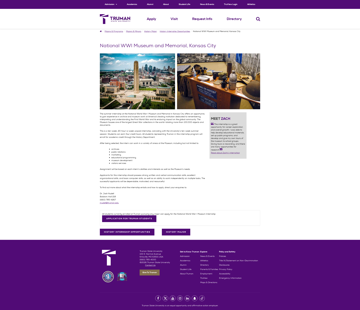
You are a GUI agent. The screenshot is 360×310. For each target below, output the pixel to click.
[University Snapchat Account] (194, 298)
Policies (222, 256)
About (166, 4)
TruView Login (230, 4)
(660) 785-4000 (148, 259)
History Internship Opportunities (175, 31)
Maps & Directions (208, 282)
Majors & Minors (133, 31)
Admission (110, 4)
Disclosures (224, 265)
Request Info (202, 19)
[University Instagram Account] (180, 298)
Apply (151, 19)
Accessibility (224, 273)
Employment (206, 273)
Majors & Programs (114, 31)
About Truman (186, 273)
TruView (204, 278)
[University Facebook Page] (158, 298)
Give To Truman (149, 272)
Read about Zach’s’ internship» (225, 152)
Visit (174, 19)
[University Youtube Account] (173, 298)
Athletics (251, 4)
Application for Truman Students (129, 218)
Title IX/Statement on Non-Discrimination (238, 260)
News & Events (207, 4)
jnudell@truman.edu (109, 203)
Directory (234, 19)
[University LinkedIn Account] (187, 298)
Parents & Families (209, 269)
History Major (150, 31)
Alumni (150, 4)
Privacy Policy (225, 269)
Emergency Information (230, 278)
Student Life (184, 4)
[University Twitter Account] (165, 298)
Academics (132, 4)
